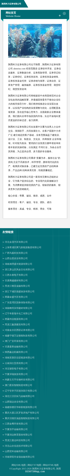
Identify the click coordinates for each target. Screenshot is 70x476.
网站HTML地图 (51, 465)
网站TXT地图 (34, 465)
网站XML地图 (19, 465)
